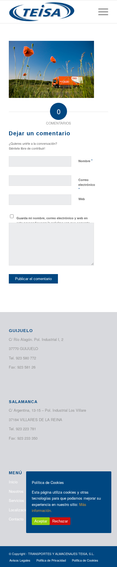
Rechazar (60, 521)
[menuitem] (100, 11)
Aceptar (40, 521)
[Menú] (100, 11)
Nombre (85, 160)
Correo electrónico (86, 185)
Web (81, 199)
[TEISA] (48, 11)
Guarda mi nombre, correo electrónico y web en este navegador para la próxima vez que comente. (53, 220)
